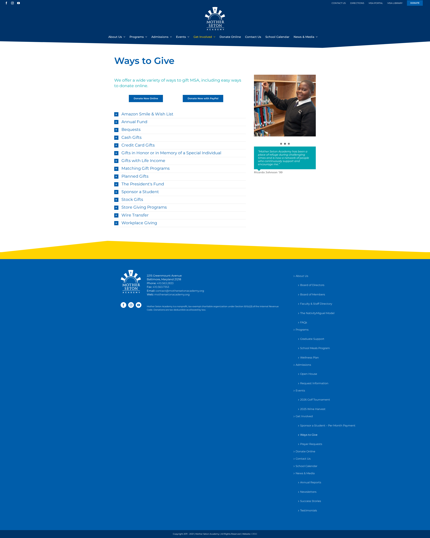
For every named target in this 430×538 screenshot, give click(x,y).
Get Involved (304, 416)
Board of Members (312, 294)
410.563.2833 (165, 283)
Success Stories (310, 501)
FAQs (303, 322)
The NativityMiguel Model (317, 313)
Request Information (314, 383)
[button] (180, 114)
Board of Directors (312, 285)
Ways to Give (308, 434)
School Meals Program (315, 348)
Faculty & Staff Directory (316, 303)
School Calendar (306, 466)
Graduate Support (312, 338)
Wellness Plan (309, 357)
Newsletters (308, 491)
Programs (302, 329)
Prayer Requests (311, 444)
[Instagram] (131, 305)
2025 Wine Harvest (313, 409)
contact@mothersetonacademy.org (180, 290)
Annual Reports (310, 482)
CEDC (254, 534)
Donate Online (305, 451)
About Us (302, 276)
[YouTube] (138, 305)
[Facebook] (123, 305)
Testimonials (308, 510)
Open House (308, 373)
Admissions (303, 364)
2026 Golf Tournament (315, 399)
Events (300, 390)
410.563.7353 (161, 287)
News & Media (305, 473)
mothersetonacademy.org (172, 294)
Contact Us (303, 458)
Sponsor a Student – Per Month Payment (327, 425)
